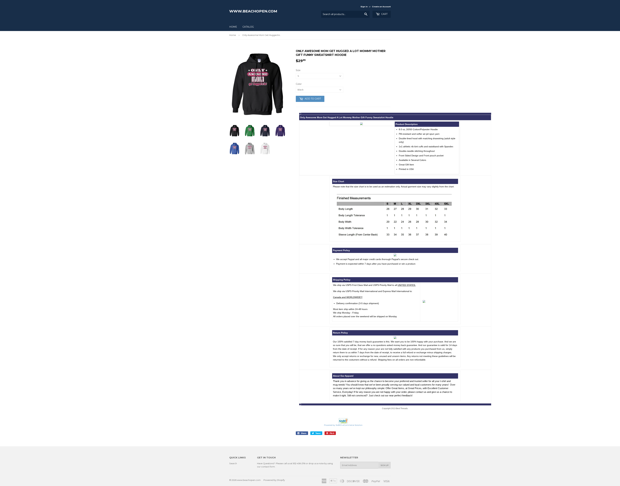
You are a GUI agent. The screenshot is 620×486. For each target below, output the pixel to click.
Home (233, 26)
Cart (384, 14)
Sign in (364, 6)
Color (299, 84)
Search (233, 463)
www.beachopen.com (253, 11)
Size (298, 70)
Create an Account (381, 6)
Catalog (248, 26)
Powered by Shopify (274, 480)
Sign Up (385, 465)
